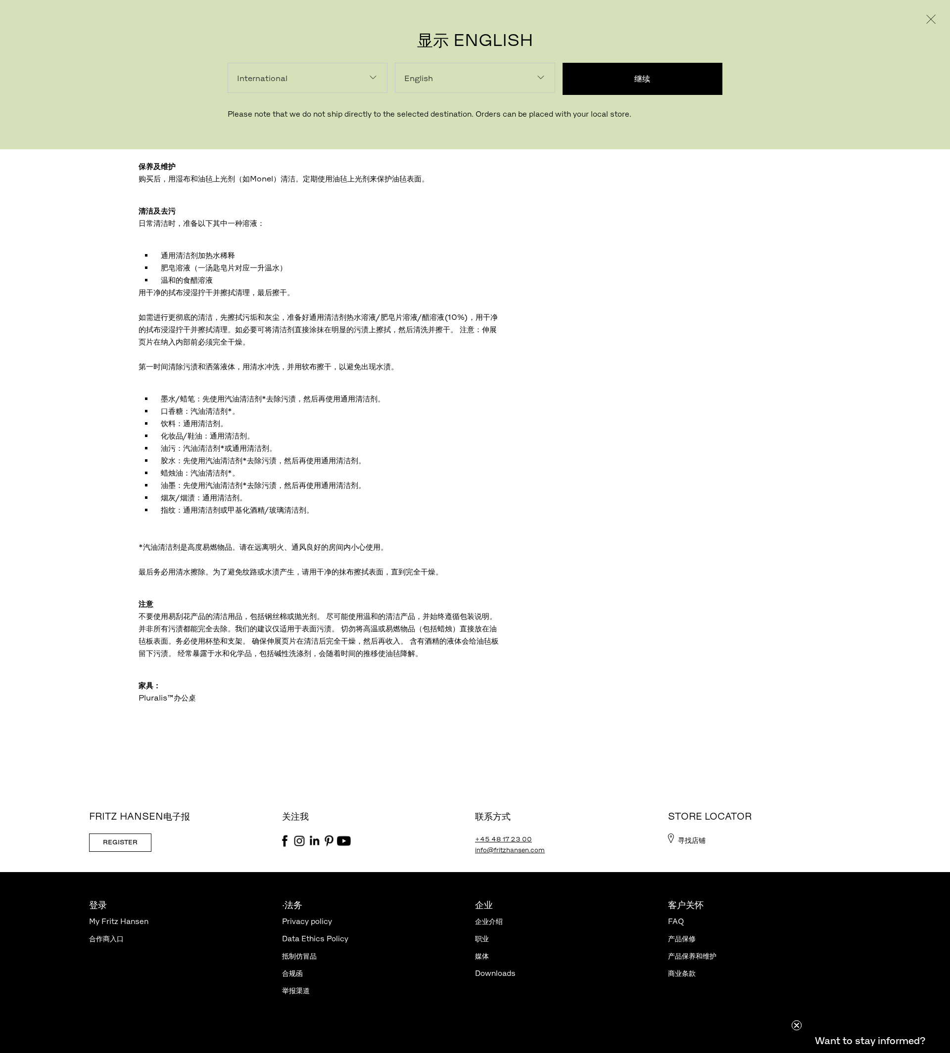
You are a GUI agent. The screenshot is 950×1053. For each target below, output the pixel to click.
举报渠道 (296, 990)
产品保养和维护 (692, 956)
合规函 (292, 973)
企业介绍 (489, 921)
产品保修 (682, 938)
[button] (870, 1040)
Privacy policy (307, 921)
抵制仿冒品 (299, 956)
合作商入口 (106, 938)
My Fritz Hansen (118, 921)
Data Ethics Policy (315, 938)
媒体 (482, 956)
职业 (482, 938)
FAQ (676, 921)
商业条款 (682, 973)
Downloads (495, 973)
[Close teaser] (797, 1025)
